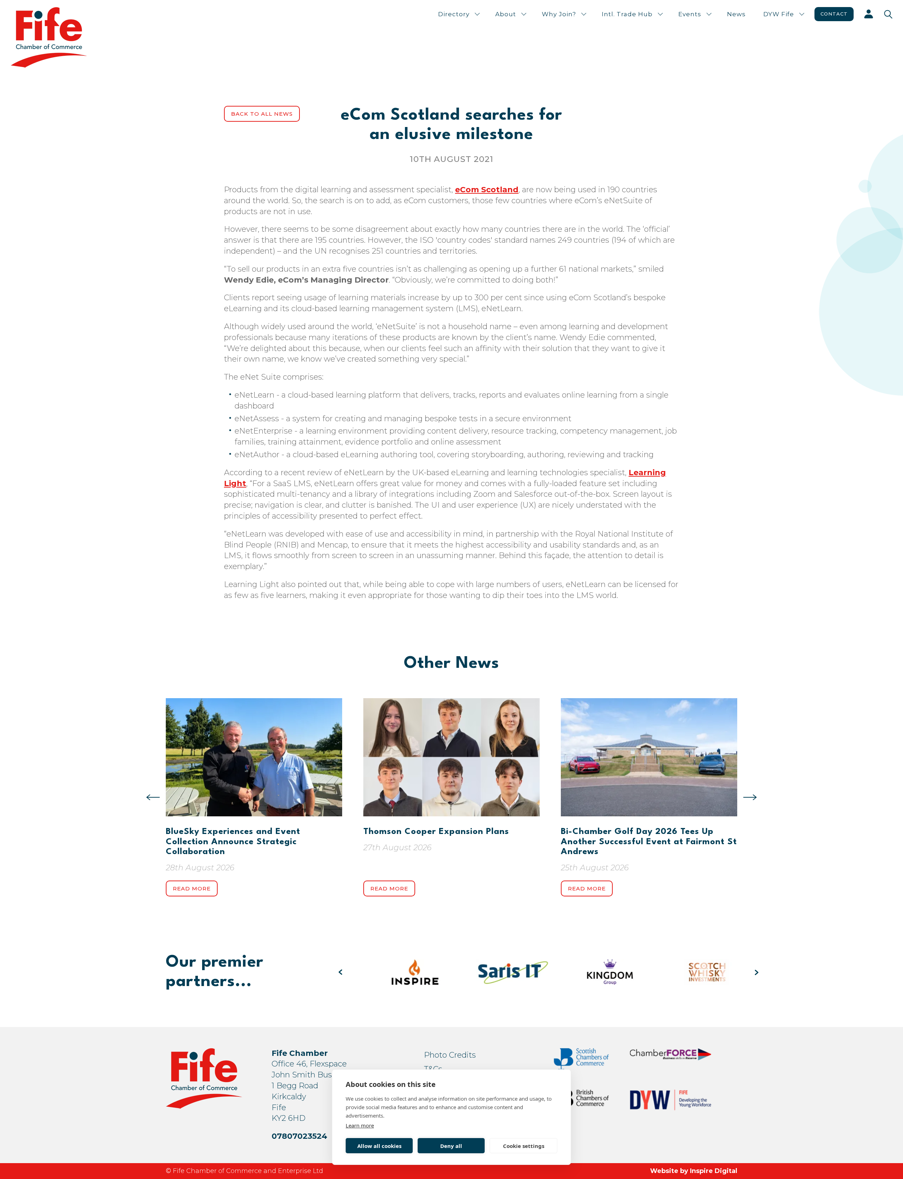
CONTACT (834, 14)
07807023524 (299, 1136)
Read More (192, 888)
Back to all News (262, 113)
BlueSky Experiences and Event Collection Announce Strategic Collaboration (233, 842)
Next (750, 797)
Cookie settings (523, 1145)
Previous (153, 797)
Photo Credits (450, 1055)
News (736, 14)
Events (689, 14)
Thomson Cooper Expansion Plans (436, 832)
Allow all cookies (379, 1145)
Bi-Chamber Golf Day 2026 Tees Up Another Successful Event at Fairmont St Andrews (649, 842)
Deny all (451, 1145)
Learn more (360, 1125)
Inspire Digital (713, 1171)
